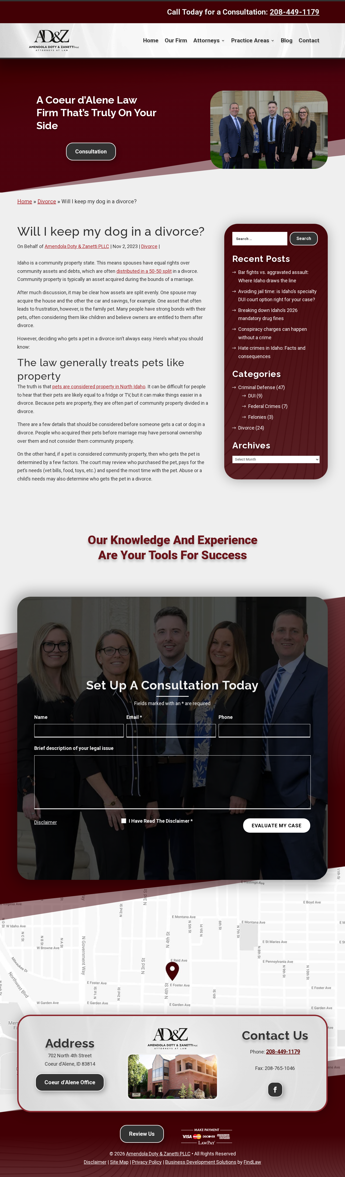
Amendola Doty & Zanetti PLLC (77, 246)
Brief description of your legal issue (73, 748)
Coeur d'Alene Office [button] (69, 1082)
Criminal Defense (256, 387)
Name (40, 717)
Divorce (149, 246)
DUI (252, 396)
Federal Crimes (264, 406)
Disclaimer (45, 822)
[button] (338, 1137)
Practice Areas (250, 40)
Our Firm (176, 40)
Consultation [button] (91, 151)
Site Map (119, 1162)
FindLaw (252, 1162)
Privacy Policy (147, 1162)
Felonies (257, 417)
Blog (286, 40)
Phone (226, 717)
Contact (309, 40)
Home (150, 40)
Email (134, 717)
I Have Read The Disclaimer (161, 821)
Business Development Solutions (200, 1162)
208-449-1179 (294, 12)
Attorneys (206, 40)
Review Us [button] (142, 1134)
